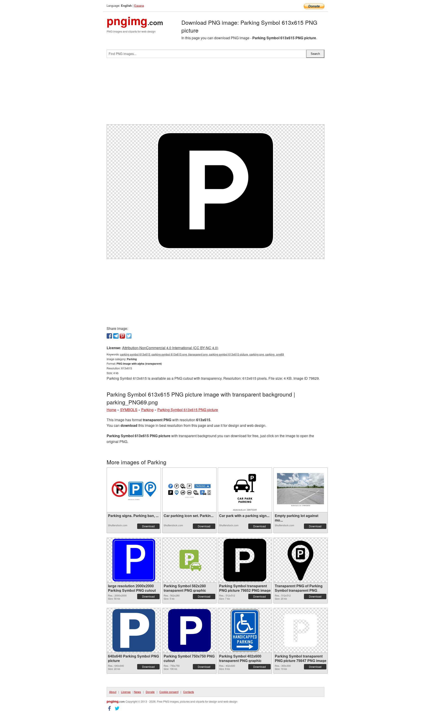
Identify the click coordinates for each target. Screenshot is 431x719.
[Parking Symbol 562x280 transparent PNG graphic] (189, 560)
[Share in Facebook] (109, 336)
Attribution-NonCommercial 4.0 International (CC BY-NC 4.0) (170, 347)
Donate (150, 692)
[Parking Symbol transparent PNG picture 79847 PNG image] (300, 630)
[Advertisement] (215, 92)
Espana (139, 5)
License (126, 692)
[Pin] (122, 336)
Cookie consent (168, 692)
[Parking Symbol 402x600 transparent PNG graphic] (245, 630)
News (137, 692)
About (112, 692)
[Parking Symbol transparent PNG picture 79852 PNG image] (245, 560)
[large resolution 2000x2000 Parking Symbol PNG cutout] (133, 560)
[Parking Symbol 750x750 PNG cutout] (189, 630)
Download (148, 526)
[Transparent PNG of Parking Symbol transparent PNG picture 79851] (300, 560)
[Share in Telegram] (116, 336)
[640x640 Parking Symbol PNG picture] (133, 630)
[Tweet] (129, 336)
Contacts (188, 692)
